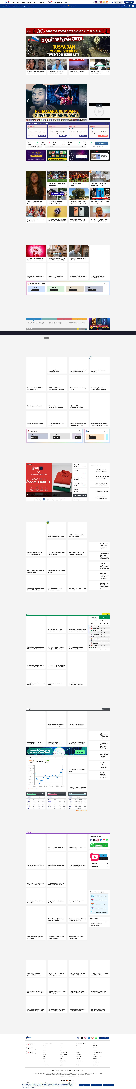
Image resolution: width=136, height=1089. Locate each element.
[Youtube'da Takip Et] (104, 901)
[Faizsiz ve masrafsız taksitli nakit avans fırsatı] (62, 120)
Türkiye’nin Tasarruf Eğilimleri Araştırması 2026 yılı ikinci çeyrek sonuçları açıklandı (78, 1053)
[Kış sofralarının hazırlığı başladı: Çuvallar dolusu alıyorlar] (36, 641)
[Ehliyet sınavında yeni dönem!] (84, 120)
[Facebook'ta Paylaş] (98, 987)
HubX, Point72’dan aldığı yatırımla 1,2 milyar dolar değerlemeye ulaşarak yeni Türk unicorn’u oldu (35, 1037)
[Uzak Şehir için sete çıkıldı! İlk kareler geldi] (36, 981)
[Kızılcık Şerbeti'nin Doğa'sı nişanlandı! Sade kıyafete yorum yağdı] (37, 120)
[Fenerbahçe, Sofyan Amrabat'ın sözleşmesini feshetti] (56, 120)
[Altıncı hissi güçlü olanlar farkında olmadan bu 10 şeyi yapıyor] (100, 441)
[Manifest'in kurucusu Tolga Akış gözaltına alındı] (56, 918)
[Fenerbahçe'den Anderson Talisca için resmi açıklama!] (70, 120)
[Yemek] (98, 2)
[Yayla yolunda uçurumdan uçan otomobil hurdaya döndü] (79, 477)
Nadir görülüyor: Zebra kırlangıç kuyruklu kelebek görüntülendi (104, 646)
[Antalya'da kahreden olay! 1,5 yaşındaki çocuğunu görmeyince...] (77, 588)
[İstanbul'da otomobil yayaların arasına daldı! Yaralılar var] (58, 120)
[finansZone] (99, 324)
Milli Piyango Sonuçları (101, 957)
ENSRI (49, 869)
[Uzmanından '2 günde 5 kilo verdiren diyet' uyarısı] (57, 268)
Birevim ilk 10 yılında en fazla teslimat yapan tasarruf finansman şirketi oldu (56, 1036)
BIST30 (43, 819)
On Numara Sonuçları (101, 973)
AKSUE (49, 867)
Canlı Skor (106, 675)
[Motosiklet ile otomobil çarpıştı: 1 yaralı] (79, 441)
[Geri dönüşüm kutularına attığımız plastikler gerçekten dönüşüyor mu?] (56, 588)
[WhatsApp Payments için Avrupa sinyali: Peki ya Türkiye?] (100, 1026)
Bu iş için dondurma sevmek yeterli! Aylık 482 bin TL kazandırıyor (104, 837)
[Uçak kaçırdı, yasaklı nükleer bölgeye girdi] (43, 120)
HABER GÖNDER (123, 6)
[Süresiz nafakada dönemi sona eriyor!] (86, 120)
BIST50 (36, 819)
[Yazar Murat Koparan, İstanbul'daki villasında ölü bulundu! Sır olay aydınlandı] (54, 120)
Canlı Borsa (106, 770)
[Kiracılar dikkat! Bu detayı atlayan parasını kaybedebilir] (50, 120)
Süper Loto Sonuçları (101, 965)
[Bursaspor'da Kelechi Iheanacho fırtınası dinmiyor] (57, 176)
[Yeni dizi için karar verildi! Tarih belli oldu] (56, 901)
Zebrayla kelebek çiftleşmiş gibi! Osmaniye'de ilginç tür (104, 607)
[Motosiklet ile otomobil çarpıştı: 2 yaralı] (56, 624)
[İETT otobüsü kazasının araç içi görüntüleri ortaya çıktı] (64, 120)
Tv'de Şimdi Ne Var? (95, 927)
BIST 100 (31, 822)
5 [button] (47, 560)
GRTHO (28, 867)
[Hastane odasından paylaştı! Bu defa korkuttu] (79, 251)
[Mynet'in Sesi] (36, 155)
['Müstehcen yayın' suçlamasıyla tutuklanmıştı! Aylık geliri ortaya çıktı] (100, 468)
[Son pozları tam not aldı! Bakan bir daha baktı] (56, 954)
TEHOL (70, 860)
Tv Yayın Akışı (93, 924)
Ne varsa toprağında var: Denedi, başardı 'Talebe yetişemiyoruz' (35, 1070)
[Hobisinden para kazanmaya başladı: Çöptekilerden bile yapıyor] (100, 1062)
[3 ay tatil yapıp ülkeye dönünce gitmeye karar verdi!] (77, 918)
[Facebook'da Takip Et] (91, 901)
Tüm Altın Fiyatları (79, 556)
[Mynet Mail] (133, 6)
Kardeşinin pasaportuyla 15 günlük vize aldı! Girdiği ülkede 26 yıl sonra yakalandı (104, 628)
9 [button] (60, 560)
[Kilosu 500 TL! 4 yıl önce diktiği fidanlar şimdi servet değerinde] (36, 1044)
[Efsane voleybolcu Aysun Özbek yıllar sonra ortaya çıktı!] (82, 120)
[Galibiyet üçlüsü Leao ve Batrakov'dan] (79, 176)
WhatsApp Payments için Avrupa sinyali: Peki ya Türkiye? (99, 1035)
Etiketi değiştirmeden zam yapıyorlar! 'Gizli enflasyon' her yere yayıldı (104, 797)
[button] (2, 2)
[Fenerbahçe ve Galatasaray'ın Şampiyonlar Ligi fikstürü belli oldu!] (78, 120)
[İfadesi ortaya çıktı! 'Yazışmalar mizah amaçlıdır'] (77, 901)
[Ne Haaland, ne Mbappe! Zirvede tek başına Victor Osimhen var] (35, 120)
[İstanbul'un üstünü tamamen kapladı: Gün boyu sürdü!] (94, 636)
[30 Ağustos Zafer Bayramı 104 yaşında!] (33, 120)
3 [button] (40, 560)
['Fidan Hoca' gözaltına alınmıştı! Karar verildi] (60, 120)
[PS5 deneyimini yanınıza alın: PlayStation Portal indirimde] (57, 441)
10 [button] (63, 560)
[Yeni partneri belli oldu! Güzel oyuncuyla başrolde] (36, 432)
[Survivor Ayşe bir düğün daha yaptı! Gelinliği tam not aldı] (36, 185)
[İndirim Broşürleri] (106, 2)
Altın (63, 819)
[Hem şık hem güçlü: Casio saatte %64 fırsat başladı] (56, 606)
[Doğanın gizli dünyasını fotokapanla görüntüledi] (79, 459)
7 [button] (53, 560)
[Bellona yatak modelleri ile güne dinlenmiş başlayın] (57, 1044)
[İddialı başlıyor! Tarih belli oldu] (36, 459)
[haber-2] (51, 384)
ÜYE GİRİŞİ (119, 2)
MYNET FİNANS (35, 147)
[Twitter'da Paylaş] (101, 987)
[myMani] (50, 2)
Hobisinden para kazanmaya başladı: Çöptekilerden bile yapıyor (98, 1071)
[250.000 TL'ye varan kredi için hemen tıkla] (45, 120)
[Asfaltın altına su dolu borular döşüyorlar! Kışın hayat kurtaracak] (94, 617)
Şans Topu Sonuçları (101, 969)
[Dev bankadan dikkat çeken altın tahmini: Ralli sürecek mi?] (77, 840)
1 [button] (34, 560)
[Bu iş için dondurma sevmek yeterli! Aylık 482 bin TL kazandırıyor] (94, 836)
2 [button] (37, 560)
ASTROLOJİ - (82, 154)
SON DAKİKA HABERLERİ (7, 6)
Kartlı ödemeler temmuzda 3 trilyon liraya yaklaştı (77, 1070)
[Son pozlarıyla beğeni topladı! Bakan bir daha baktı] (56, 972)
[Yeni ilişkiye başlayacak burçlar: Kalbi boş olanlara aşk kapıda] (36, 251)
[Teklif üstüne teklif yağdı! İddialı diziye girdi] (36, 954)
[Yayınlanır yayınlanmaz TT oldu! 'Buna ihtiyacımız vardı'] (77, 972)
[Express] (101, 2)
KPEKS (49, 865)
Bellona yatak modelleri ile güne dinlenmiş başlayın (57, 1053)
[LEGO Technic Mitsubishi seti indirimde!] (57, 477)
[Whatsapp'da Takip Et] (107, 901)
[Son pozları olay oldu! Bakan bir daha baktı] (36, 909)
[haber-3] (68, 372)
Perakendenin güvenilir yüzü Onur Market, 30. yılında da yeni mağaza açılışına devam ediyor (99, 1053)
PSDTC (28, 862)
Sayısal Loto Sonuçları (101, 961)
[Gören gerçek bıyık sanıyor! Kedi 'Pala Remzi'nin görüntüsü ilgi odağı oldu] (79, 423)
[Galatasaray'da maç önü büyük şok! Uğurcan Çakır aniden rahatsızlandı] (41, 120)
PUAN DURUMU (94, 678)
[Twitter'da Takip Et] (94, 901)
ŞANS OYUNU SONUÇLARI (97, 953)
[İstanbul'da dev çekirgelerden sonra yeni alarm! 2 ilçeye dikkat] (66, 120)
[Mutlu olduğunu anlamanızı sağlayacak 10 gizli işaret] (57, 194)
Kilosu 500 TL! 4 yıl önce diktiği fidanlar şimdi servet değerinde (35, 1053)
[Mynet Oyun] (57, 155)
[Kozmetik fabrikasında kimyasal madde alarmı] (36, 268)
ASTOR (70, 865)
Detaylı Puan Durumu (104, 711)
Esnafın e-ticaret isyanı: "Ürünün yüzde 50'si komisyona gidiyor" (104, 817)
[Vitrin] (95, 2)
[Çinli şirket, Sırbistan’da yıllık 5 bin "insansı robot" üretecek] (52, 120)
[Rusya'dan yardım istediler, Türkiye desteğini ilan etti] (68, 46)
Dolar (49, 819)
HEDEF (49, 860)
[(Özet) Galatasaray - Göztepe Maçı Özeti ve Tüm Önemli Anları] (56, 101)
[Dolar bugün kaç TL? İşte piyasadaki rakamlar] (57, 423)
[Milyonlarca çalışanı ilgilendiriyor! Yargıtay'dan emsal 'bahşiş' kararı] (94, 826)
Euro (56, 819)
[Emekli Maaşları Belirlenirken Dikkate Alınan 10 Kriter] (100, 176)
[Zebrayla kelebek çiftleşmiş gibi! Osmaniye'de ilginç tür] (94, 607)
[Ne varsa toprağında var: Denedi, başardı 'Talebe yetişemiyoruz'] (36, 1062)
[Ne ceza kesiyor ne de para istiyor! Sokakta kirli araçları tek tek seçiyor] (100, 259)
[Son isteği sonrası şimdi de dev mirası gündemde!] (31, 120)
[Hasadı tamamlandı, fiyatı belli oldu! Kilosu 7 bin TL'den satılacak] (77, 606)
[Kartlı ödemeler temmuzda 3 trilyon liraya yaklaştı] (78, 1062)
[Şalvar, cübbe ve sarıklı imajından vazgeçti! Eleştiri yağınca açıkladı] (36, 936)
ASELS (70, 869)
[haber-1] (34, 384)
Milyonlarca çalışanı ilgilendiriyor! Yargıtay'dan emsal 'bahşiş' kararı (103, 827)
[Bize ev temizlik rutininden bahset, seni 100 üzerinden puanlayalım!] (57, 459)
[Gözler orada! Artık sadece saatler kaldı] (36, 786)
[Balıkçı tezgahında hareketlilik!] (36, 477)
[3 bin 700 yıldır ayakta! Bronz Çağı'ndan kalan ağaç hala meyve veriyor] (79, 194)
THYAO (70, 862)
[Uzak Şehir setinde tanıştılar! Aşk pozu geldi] (77, 633)
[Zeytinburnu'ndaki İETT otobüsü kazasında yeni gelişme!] (79, 268)
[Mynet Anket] (104, 2)
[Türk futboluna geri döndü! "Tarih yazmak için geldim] (77, 700)
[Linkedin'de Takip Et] (101, 901)
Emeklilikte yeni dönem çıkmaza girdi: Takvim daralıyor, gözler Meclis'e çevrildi (104, 807)
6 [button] (50, 560)
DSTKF (49, 862)
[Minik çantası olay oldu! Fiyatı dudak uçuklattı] (77, 990)
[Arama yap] (112, 2)
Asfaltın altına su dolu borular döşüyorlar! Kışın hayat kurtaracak (104, 617)
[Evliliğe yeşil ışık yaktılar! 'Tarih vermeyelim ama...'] (56, 990)
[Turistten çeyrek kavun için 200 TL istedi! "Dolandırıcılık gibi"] (77, 795)
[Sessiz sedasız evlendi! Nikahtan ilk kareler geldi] (68, 120)
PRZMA (28, 860)
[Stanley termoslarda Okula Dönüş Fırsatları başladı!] (100, 194)
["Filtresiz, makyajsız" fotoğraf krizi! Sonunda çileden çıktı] (56, 936)
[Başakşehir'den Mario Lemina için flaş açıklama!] (74, 120)
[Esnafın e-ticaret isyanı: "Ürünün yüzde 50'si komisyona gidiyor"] (94, 816)
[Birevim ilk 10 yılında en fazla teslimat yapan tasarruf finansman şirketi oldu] (57, 1026)
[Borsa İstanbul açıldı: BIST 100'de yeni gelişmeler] (56, 641)
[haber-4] (85, 372)
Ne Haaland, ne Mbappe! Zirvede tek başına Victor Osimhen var (23, 6)
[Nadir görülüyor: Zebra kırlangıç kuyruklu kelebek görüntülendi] (94, 646)
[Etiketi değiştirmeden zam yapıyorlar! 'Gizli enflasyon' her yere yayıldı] (94, 796)
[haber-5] (102, 372)
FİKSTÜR (104, 678)
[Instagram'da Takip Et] (97, 901)
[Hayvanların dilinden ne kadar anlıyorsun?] (100, 423)
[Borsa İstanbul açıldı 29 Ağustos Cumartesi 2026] (36, 624)
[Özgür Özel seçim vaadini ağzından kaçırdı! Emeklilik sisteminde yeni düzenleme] (76, 120)
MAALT (28, 865)
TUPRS (70, 867)
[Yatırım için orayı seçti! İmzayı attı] (77, 945)
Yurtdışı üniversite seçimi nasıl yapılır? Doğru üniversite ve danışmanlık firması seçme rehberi (57, 1072)
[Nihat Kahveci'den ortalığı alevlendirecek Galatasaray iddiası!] (56, 683)
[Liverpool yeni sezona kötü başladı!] (56, 736)
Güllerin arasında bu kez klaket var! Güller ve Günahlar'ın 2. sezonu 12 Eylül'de (78, 1036)
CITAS (28, 869)
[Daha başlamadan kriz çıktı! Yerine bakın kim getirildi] (36, 597)
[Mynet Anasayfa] (7, 1)
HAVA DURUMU (63, 6)
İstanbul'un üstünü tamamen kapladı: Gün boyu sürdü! (104, 637)
